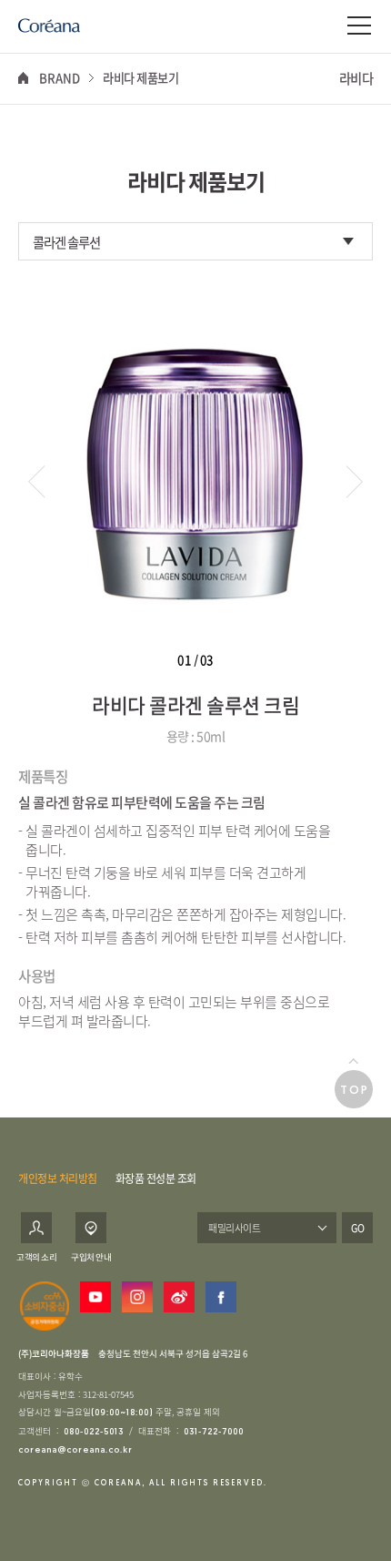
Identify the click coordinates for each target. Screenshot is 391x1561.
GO (358, 1227)
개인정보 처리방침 (57, 1178)
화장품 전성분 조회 (155, 1178)
